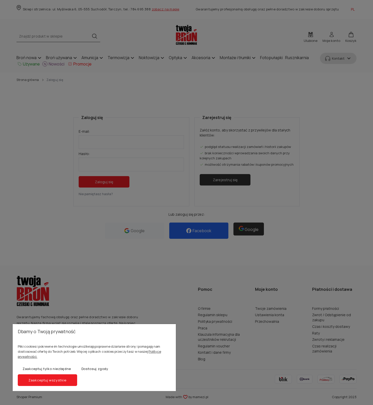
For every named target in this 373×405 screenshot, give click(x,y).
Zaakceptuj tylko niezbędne (47, 368)
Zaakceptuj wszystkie (47, 380)
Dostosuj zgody (94, 368)
